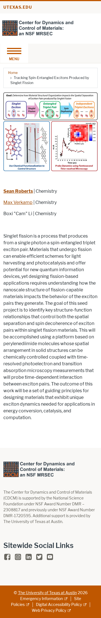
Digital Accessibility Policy (59, 604)
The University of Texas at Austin (47, 593)
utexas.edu (17, 7)
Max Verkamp (18, 202)
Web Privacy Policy (49, 610)
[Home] (38, 28)
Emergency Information (41, 598)
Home (13, 73)
